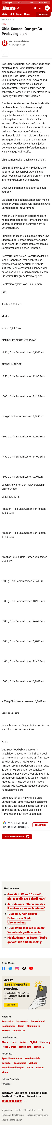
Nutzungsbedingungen (37, 1115)
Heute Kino (25, 1046)
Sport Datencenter (12, 1058)
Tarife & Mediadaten (25, 1110)
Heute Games (9, 1046)
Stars (5, 1042)
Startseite (5, 19)
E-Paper (8, 2)
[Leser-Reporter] (34, 8)
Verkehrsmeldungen (13, 1067)
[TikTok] (24, 968)
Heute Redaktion (21, 41)
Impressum (7, 1110)
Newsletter (18, 1030)
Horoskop (45, 1042)
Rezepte (6, 1063)
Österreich (8, 14)
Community (33, 1026)
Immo (20, 2)
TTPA (40, 1110)
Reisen (39, 1067)
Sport (19, 14)
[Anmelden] (40, 8)
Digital (33, 1042)
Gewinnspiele (32, 1058)
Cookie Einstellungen (12, 1119)
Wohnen (33, 1063)
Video (5, 1072)
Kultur (23, 1042)
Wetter (6, 1030)
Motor (29, 1067)
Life (13, 19)
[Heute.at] (9, 8)
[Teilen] (5, 54)
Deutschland (37, 1021)
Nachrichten (8, 1026)
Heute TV (39, 1046)
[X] (10, 968)
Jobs (31, 2)
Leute (14, 1042)
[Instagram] (17, 968)
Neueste (43, 14)
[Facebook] (3, 968)
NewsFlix (43, 2)
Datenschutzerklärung (13, 1115)
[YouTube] (31, 968)
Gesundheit (19, 1063)
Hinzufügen (40, 825)
